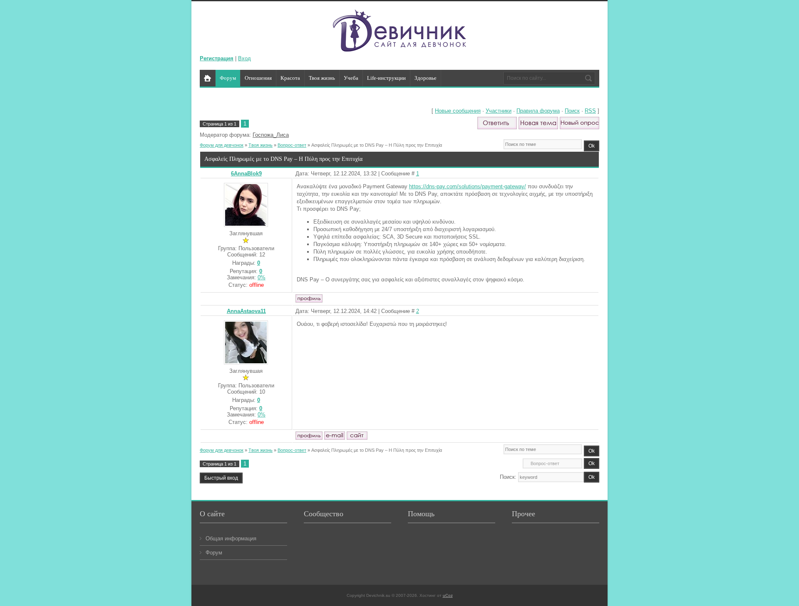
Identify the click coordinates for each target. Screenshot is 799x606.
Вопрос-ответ (292, 145)
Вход (244, 58)
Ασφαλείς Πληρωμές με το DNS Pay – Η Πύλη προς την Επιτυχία (376, 145)
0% (262, 277)
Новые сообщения (458, 111)
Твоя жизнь (260, 145)
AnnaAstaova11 (246, 311)
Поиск (572, 111)
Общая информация (231, 538)
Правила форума (538, 111)
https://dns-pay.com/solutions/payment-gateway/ (467, 186)
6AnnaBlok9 (246, 173)
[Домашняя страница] (357, 435)
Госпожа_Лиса (271, 135)
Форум (214, 552)
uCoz (448, 595)
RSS (590, 111)
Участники (498, 111)
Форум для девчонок (221, 145)
